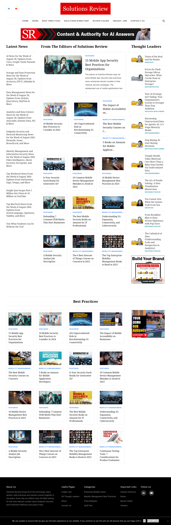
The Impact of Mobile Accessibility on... (114, 109)
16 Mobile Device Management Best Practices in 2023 (111, 180)
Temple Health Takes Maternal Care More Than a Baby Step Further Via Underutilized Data (154, 163)
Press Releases (90, 501)
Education (149, 207)
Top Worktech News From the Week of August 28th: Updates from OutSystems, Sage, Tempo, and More (19, 178)
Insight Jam (120, 21)
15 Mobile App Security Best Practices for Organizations (101, 64)
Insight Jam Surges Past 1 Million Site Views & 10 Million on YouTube (19, 193)
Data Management (152, 133)
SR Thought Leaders (70, 496)
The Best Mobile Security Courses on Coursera (19, 375)
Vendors (124, 505)
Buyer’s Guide (101, 21)
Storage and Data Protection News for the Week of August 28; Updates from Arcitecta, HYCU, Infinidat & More (20, 78)
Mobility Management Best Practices (114, 119)
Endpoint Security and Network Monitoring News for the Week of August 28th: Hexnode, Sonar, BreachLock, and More (20, 137)
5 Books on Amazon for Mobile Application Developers (49, 377)
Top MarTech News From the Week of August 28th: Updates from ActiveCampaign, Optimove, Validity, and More (20, 210)
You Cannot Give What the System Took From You (153, 202)
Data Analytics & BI (153, 192)
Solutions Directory (76, 21)
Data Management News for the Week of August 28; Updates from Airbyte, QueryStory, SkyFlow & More (20, 98)
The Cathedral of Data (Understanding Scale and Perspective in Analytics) (153, 240)
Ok (144, 521)
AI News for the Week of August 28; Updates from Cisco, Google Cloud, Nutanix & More (20, 60)
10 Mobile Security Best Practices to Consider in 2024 (52, 126)
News (35, 21)
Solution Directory (128, 492)
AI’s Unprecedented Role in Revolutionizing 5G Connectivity (84, 128)
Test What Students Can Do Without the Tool (20, 225)
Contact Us (138, 21)
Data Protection (152, 87)
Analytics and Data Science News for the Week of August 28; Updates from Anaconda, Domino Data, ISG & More (20, 117)
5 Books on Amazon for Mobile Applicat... (114, 146)
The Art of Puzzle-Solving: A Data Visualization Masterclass (154, 185)
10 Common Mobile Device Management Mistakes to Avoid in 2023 (83, 182)
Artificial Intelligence (154, 111)
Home (25, 21)
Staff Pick (88, 505)
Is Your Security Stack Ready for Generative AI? (51, 180)
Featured (90, 55)
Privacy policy (153, 521)
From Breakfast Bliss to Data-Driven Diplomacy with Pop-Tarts (154, 219)
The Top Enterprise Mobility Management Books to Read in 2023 (112, 260)
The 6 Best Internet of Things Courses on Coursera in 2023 (83, 258)
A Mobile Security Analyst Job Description (52, 258)
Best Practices (51, 21)
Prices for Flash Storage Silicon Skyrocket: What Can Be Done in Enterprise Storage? (153, 76)
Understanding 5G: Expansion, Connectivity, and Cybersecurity (111, 221)
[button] (63, 64)
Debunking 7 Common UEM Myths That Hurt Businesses (54, 219)
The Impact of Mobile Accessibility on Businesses (111, 336)
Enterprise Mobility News (95, 492)
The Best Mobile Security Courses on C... (114, 127)
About (64, 501)
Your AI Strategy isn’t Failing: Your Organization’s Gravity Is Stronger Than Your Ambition (154, 101)
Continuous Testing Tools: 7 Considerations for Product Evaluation (109, 455)
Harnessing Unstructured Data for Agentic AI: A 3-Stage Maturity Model (154, 124)
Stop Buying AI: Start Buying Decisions (152, 143)
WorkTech (149, 62)
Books (123, 496)
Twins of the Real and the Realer (153, 58)
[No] (167, 521)
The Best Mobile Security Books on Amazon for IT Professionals (82, 221)
